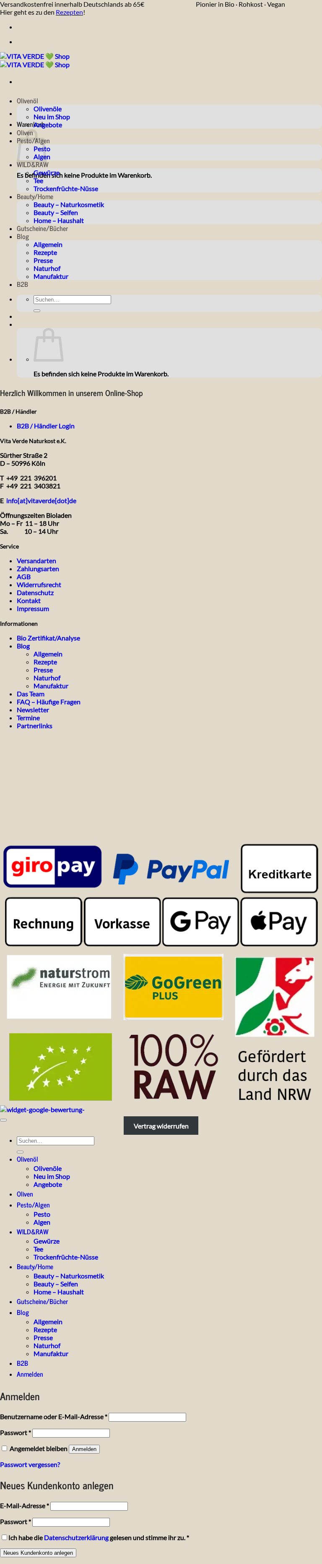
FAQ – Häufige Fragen (48, 702)
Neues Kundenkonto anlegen (38, 1553)
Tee (38, 180)
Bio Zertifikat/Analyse (48, 638)
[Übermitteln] (37, 311)
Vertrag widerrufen (161, 1125)
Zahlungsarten (38, 568)
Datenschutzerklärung (76, 1537)
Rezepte (45, 252)
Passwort (15, 1432)
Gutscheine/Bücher (42, 228)
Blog (23, 236)
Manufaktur (51, 276)
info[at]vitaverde (30, 500)
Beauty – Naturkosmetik (69, 204)
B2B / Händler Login (46, 426)
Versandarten (36, 560)
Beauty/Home (35, 196)
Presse (43, 260)
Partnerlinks (34, 726)
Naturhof (47, 268)
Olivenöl (27, 100)
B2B (22, 283)
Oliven (25, 1193)
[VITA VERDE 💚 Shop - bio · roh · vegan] (35, 60)
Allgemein (48, 244)
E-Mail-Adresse (24, 1505)
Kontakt (29, 600)
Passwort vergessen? (30, 1464)
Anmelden (84, 1449)
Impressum (33, 608)
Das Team (30, 694)
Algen (42, 1222)
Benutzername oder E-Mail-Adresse (53, 1416)
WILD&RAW (33, 164)
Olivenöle (48, 109)
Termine (28, 718)
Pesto (42, 1214)
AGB (24, 576)
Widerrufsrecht (39, 584)
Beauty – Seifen (56, 212)
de (72, 500)
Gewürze (47, 172)
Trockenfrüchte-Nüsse (66, 188)
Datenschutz (35, 592)
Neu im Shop (52, 117)
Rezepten (69, 12)
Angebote (48, 125)
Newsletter (33, 710)
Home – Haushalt (59, 220)
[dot (61, 500)
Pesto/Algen (33, 1204)
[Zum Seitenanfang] (3, 1120)
